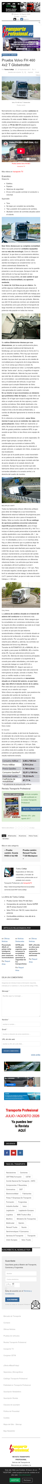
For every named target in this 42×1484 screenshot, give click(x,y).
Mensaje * (5, 991)
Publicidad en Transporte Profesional (17, 1385)
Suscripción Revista (11, 1398)
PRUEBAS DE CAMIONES (9, 55)
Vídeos (38, 75)
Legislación (10, 1210)
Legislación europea (26, 1210)
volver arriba (35, 1054)
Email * (4, 1029)
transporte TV (17, 171)
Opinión (21, 1223)
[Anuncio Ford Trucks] (21, 7)
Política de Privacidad (11, 1411)
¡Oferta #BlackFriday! (11, 1365)
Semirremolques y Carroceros (17, 1231)
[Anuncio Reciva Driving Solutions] (22, 1066)
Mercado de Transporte (12, 1316)
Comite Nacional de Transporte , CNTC (20, 1181)
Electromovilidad (12, 1193)
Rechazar (27, 1480)
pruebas (6, 839)
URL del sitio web (8, 1039)
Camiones (23, 836)
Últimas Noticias (9, 1329)
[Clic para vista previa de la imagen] (21, 86)
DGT (21, 1189)
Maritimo (9, 1219)
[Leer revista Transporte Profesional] (22, 1121)
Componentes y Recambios (16, 1185)
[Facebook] (7, 1153)
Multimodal (10, 1223)
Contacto (24, 16)
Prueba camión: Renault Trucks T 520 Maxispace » (30, 854)
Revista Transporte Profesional (15, 1342)
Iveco (25, 1206)
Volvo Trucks (33, 836)
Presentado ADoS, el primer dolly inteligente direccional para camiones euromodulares (8, 951)
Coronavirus (10, 1189)
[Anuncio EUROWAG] (22, 1082)
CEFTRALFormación (14, 1177)
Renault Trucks (11, 1227)
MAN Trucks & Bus (24, 1214)
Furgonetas (22, 1202)
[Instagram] (20, 1153)
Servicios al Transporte (14, 1235)
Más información (25, 1475)
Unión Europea (11, 1240)
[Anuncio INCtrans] (21, 38)
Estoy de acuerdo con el (18, 1292)
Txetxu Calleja (9, 69)
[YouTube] (13, 1153)
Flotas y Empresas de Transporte (18, 1198)
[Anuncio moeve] (22, 1096)
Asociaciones (11, 1172)
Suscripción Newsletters (12, 1391)
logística (9, 1214)
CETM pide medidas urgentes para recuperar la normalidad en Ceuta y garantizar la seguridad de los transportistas (21, 954)
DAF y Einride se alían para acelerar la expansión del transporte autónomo (34, 950)
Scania (23, 1227)
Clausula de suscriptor (12, 1404)
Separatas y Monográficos (13, 1372)
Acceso (16, 16)
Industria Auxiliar (12, 1206)
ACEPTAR (15, 1480)
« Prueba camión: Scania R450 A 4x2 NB (11, 853)
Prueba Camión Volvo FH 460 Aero (20, 901)
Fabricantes (12, 836)
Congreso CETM (10, 1355)
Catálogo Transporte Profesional (15, 1378)
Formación (10, 1202)
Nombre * (5, 1019)
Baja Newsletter (9, 1431)
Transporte (31, 1235)
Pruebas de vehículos (11, 1336)
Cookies (6, 1418)
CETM (28, 1177)
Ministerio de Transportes (26, 1219)
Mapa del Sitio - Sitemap (13, 1424)
